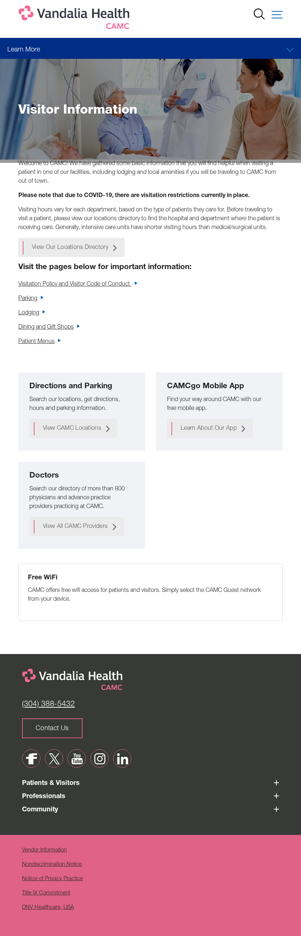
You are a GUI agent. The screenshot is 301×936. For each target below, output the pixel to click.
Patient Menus (36, 342)
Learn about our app (209, 429)
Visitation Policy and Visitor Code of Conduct (74, 284)
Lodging (28, 313)
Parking (27, 299)
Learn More (23, 50)
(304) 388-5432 (48, 704)
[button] (277, 14)
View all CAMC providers (75, 527)
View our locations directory (70, 248)
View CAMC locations (72, 429)
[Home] (75, 19)
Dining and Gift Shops (46, 328)
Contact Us (52, 728)
